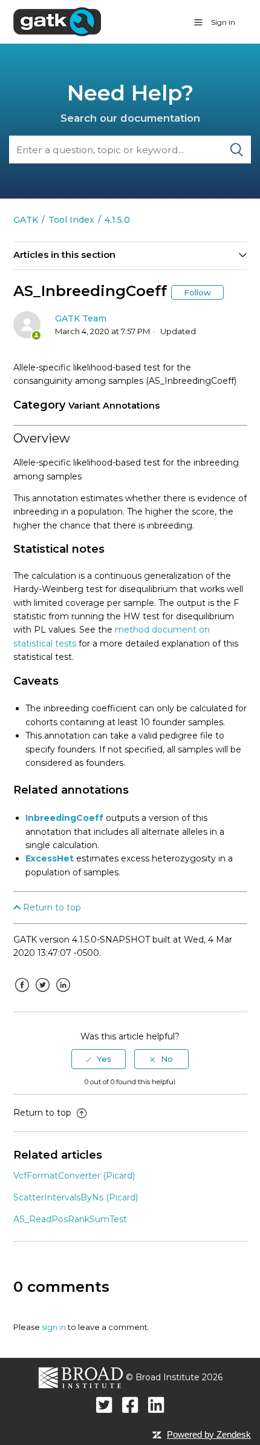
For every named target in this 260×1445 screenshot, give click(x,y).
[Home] (57, 21)
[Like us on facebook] (130, 1405)
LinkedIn (63, 994)
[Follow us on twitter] (104, 1405)
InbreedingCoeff (64, 817)
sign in (54, 1327)
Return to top (51, 907)
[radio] (98, 1058)
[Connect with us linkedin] (156, 1405)
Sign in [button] (223, 22)
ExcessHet (49, 858)
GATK (25, 219)
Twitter (43, 994)
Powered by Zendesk (209, 1434)
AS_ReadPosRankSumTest (70, 1219)
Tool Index (71, 219)
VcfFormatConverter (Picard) (74, 1175)
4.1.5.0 (117, 219)
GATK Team (80, 318)
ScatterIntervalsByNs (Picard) (75, 1197)
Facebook (22, 994)
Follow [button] (197, 292)
